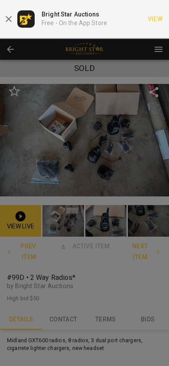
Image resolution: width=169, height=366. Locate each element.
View (155, 19)
